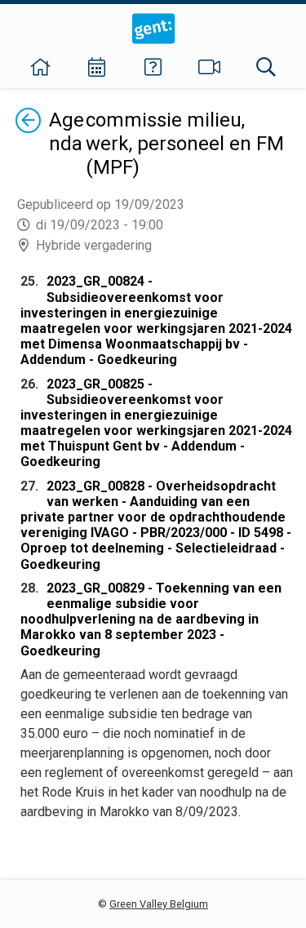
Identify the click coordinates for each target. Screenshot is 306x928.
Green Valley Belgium (158, 904)
